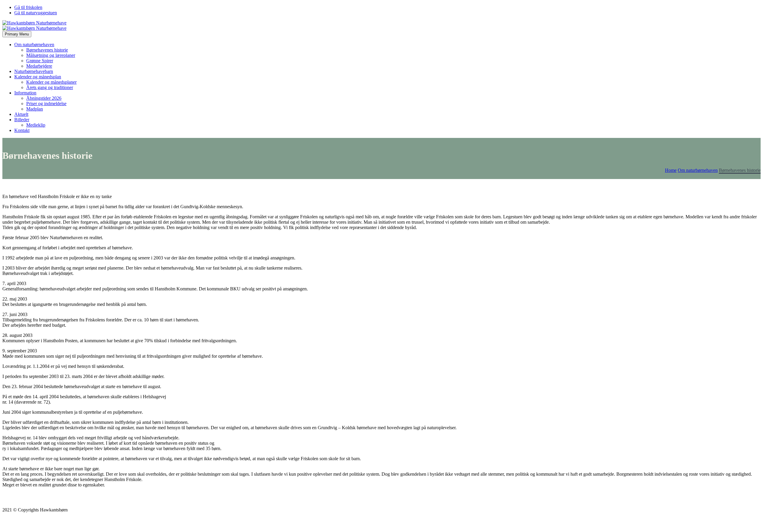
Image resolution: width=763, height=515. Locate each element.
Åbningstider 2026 (43, 98)
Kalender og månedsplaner (51, 82)
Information (25, 92)
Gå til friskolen (28, 7)
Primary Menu (17, 34)
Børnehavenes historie (47, 49)
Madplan (34, 108)
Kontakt (22, 130)
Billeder (21, 119)
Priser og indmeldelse (46, 103)
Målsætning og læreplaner (50, 55)
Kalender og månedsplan (37, 76)
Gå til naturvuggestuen (35, 12)
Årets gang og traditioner (49, 87)
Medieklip (35, 124)
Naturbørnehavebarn (33, 71)
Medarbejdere (39, 66)
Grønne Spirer (39, 60)
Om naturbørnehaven (34, 44)
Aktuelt (21, 114)
